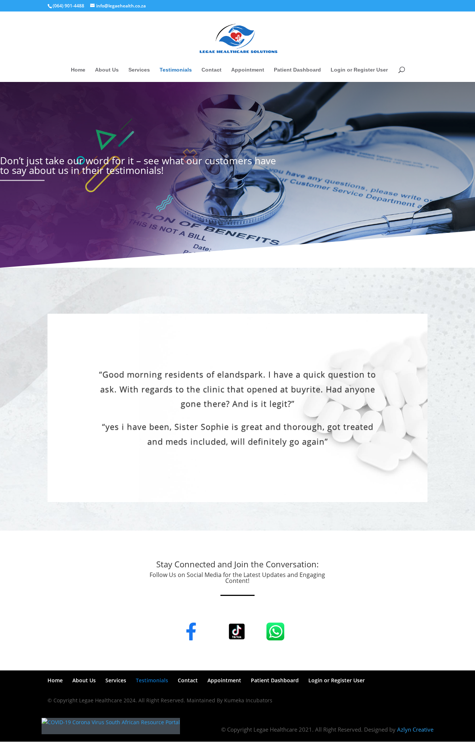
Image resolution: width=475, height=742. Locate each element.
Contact (212, 70)
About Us (107, 70)
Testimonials (176, 70)
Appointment (247, 70)
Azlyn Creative (415, 729)
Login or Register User (359, 70)
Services (139, 70)
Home (78, 70)
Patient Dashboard (297, 70)
